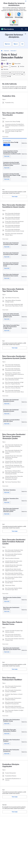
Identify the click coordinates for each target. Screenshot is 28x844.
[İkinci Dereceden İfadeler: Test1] (10, 72)
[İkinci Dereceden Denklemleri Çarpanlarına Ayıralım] (2, 74)
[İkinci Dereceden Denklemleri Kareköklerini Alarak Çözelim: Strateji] (16, 72)
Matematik (6, 50)
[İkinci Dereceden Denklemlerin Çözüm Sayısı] (18, 74)
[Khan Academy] (7, 29)
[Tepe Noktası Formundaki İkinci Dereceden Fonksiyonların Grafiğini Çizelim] (22, 72)
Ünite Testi (4, 804)
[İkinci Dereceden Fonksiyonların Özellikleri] (4, 76)
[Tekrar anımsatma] (26, 1)
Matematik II (13, 50)
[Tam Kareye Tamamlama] (8, 74)
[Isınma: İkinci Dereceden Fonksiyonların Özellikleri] (2, 76)
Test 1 (3, 189)
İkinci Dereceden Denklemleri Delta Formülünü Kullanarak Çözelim (13, 542)
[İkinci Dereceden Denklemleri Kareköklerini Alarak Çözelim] (12, 72)
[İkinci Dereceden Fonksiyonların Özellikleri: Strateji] (24, 74)
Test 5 (3, 789)
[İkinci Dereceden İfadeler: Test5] (8, 76)
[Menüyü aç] (26, 29)
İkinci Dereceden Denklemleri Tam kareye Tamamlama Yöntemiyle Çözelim (13, 436)
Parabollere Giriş (8, 96)
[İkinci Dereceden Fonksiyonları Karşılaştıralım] (6, 76)
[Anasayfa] (1, 51)
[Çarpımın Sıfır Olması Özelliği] (2, 72)
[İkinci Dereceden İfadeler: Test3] (14, 74)
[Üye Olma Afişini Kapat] (25, 33)
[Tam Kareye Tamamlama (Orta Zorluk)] (10, 74)
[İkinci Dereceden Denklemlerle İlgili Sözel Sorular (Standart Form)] (20, 74)
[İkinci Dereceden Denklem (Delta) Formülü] (16, 74)
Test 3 (3, 524)
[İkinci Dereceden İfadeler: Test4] (22, 74)
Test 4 (3, 662)
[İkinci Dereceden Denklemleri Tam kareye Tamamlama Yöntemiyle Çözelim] (12, 74)
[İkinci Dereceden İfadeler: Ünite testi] (10, 76)
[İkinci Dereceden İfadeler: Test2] (24, 72)
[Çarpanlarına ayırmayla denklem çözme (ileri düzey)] (6, 74)
